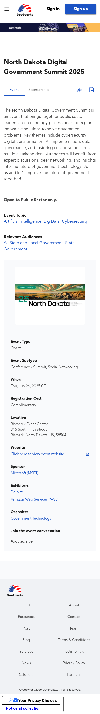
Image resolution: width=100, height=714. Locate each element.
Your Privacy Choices (37, 700)
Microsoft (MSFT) (24, 473)
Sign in (53, 9)
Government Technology (31, 519)
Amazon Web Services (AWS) (34, 500)
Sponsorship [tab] (38, 90)
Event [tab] (14, 90)
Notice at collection (23, 708)
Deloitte (17, 492)
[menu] (7, 9)
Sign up (80, 9)
